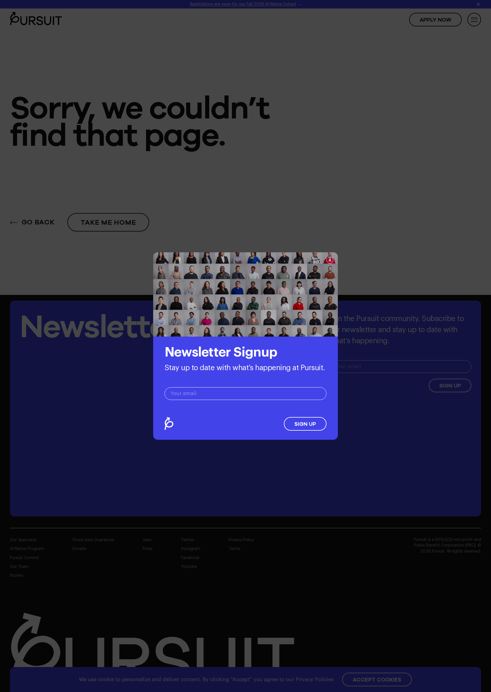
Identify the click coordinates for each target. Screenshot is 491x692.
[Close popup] (329, 260)
